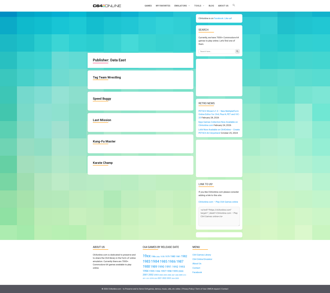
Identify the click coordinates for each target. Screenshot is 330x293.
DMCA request (214, 289)
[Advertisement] (140, 32)
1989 (153, 266)
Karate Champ (103, 163)
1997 (163, 271)
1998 (169, 271)
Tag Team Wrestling (107, 77)
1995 (152, 271)
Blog (211, 6)
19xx (147, 256)
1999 (175, 271)
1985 (163, 261)
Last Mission (102, 120)
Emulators (180, 6)
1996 (157, 271)
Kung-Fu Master (104, 141)
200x (158, 257)
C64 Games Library (201, 254)
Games (148, 6)
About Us (223, 6)
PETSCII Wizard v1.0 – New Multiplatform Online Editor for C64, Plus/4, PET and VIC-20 (219, 114)
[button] (233, 6)
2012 (147, 278)
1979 (167, 256)
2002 (151, 274)
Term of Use (201, 289)
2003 (156, 275)
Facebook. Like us (222, 18)
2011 (144, 278)
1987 (179, 261)
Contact (196, 268)
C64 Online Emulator (202, 259)
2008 (176, 275)
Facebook (197, 272)
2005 (165, 275)
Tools (197, 6)
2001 (145, 274)
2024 (173, 278)
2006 (169, 275)
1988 (146, 266)
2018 (152, 278)
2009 (180, 275)
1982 (184, 256)
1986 (172, 261)
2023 (169, 278)
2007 (173, 275)
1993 (182, 266)
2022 (164, 278)
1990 (161, 266)
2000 (180, 271)
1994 (145, 271)
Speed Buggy (102, 98)
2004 (161, 275)
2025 (177, 278)
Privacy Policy (188, 289)
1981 (178, 256)
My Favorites (163, 6)
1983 (146, 261)
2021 (160, 278)
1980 (172, 256)
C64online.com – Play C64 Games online (218, 202)
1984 (155, 261)
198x (153, 256)
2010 (184, 275)
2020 (155, 278)
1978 (162, 257)
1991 (168, 266)
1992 (175, 266)
